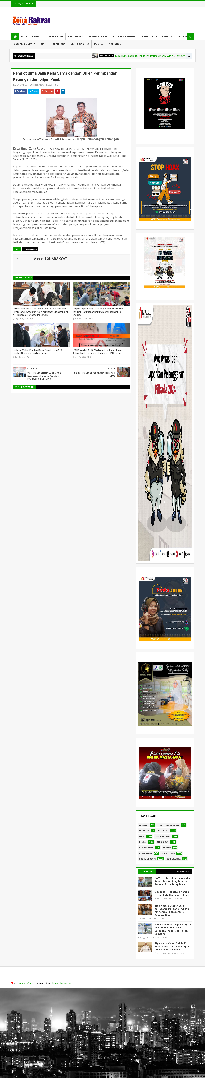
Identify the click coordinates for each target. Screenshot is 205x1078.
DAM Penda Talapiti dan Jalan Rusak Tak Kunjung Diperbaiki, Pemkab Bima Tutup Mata (173, 881)
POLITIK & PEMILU (32, 36)
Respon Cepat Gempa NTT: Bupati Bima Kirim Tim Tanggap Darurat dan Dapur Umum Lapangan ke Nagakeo (98, 311)
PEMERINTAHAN (98, 36)
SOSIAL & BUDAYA (24, 44)
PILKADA (167, 847)
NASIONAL (115, 44)
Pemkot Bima (168, 853)
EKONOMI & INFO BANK (176, 36)
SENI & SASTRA (80, 44)
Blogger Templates (61, 983)
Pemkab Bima (145, 853)
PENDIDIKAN (149, 36)
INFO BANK (144, 831)
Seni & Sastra (174, 859)
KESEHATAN (56, 36)
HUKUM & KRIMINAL (125, 36)
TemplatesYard (25, 983)
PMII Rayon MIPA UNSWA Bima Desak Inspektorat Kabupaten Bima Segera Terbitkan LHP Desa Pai (97, 352)
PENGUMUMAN (146, 847)
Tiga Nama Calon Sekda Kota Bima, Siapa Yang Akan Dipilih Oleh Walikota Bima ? (172, 946)
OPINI (43, 44)
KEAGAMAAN (75, 36)
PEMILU (99, 44)
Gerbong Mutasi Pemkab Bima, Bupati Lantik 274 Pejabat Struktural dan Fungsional (37, 352)
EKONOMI (143, 825)
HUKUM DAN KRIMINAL (168, 825)
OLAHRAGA (59, 44)
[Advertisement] (96, 1010)
